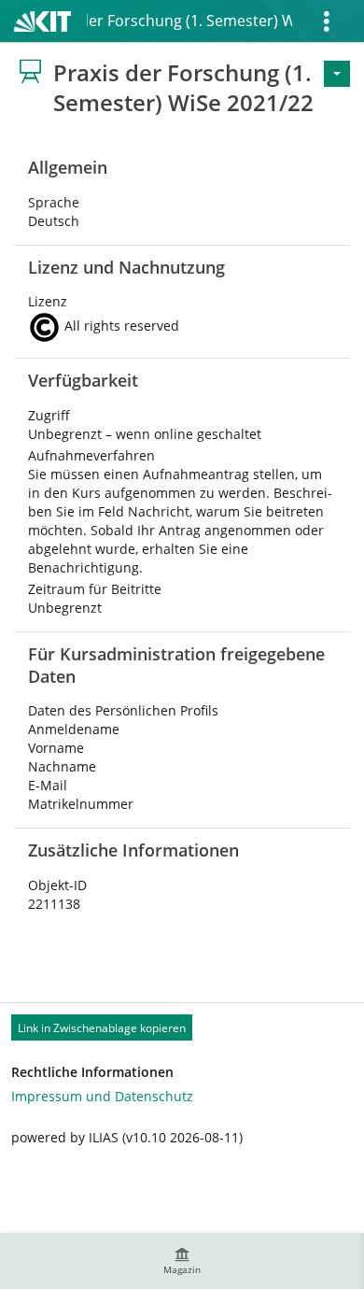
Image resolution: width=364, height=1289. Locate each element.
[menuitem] (182, 1261)
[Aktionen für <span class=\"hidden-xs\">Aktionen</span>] (337, 74)
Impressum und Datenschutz (102, 1096)
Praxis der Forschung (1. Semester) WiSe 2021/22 (189, 20)
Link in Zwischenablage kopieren (102, 1028)
